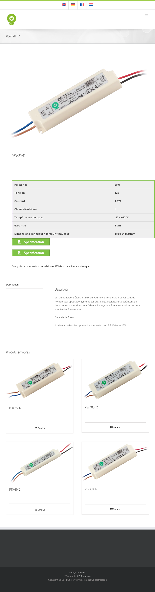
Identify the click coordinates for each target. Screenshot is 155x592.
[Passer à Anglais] (64, 5)
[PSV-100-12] (115, 380)
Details (41, 428)
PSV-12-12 (15, 490)
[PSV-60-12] (115, 462)
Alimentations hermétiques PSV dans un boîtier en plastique (57, 266)
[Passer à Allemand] (73, 5)
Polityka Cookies (77, 572)
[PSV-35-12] (39, 380)
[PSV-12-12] (39, 462)
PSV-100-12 (91, 407)
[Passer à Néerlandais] (91, 5)
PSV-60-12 (91, 489)
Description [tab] (12, 284)
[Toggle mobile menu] (147, 16)
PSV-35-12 (15, 408)
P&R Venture (84, 576)
